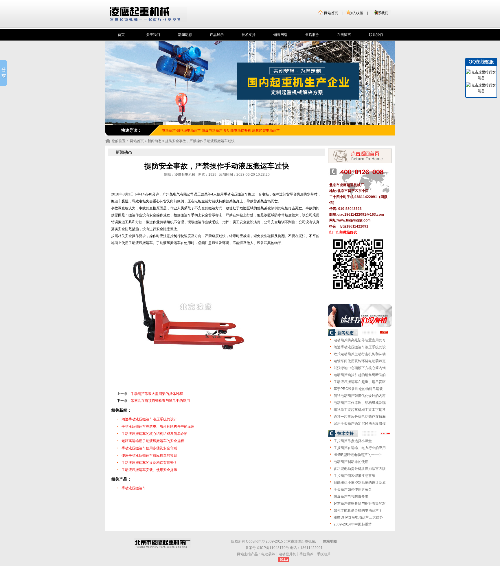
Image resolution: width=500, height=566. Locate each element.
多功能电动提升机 (237, 131)
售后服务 (312, 35)
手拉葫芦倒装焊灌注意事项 (354, 476)
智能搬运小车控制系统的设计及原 (360, 483)
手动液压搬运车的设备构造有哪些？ (149, 463)
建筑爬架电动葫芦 (266, 131)
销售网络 (280, 35)
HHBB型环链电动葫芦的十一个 (358, 455)
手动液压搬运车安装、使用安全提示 (149, 470)
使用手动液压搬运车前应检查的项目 (149, 455)
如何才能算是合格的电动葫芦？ (358, 510)
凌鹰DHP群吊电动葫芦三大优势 (358, 517)
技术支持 (248, 35)
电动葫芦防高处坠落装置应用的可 (360, 340)
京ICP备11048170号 (273, 548)
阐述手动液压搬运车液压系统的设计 (149, 419)
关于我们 (153, 35)
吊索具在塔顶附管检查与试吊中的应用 (160, 401)
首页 (121, 35)
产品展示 (217, 35)
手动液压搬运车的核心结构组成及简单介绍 (155, 434)
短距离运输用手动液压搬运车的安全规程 (153, 441)
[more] (384, 332)
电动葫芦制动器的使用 (351, 462)
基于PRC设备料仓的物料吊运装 (358, 389)
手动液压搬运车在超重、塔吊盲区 (360, 382)
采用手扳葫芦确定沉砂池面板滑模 (360, 424)
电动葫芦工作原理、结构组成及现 (360, 403)
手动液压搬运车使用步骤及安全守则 (149, 448)
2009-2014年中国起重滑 (353, 524)
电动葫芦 (268, 554)
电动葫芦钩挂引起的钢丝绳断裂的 (360, 375)
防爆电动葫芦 (212, 131)
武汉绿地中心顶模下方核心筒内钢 (360, 368)
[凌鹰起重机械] (148, 14)
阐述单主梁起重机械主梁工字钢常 (360, 410)
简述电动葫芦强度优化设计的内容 (360, 396)
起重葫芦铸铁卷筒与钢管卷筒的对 (360, 503)
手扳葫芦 (324, 554)
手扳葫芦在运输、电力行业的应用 (360, 448)
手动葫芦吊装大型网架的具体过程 (157, 394)
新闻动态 (185, 35)
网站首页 (331, 13)
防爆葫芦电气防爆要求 (351, 496)
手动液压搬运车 (134, 488)
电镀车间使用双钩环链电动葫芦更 (360, 361)
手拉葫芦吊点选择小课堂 (353, 441)
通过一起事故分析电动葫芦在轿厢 (360, 417)
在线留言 (344, 35)
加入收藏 (356, 13)
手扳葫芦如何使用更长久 (353, 490)
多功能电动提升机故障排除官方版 (360, 469)
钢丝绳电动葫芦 (189, 131)
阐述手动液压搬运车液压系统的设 (360, 347)
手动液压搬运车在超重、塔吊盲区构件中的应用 (158, 426)
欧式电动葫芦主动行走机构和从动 (360, 354)
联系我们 (381, 13)
